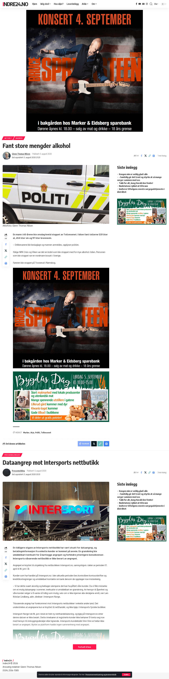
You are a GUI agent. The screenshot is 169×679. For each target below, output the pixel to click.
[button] (126, 674)
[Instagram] (146, 4)
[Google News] (143, 4)
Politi (37, 432)
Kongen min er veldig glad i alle (133, 174)
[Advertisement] (141, 248)
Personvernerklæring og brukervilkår (100, 674)
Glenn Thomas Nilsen (21, 154)
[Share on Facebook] (141, 156)
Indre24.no (15, 4)
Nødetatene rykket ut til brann (133, 186)
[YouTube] (140, 4)
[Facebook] (136, 4)
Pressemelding (18, 470)
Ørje (32, 432)
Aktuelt (8, 138)
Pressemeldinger (12, 455)
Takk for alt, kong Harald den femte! (136, 183)
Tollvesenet (46, 432)
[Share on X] (145, 156)
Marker (19, 138)
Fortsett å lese (84, 647)
